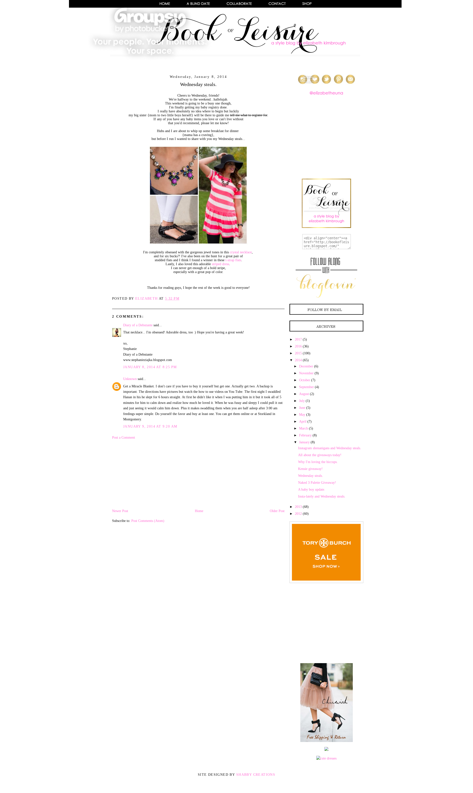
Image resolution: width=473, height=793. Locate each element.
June (302, 408)
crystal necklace (241, 252)
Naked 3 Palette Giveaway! (317, 482)
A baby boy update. (311, 489)
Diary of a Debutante (137, 325)
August (304, 394)
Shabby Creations (255, 774)
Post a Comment (123, 437)
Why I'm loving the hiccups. (318, 462)
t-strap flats (233, 260)
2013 (298, 507)
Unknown (130, 379)
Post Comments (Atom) (147, 521)
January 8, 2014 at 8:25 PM (150, 367)
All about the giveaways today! (319, 455)
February (305, 435)
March (303, 428)
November (306, 373)
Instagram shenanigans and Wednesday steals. (329, 448)
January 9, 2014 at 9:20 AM (150, 426)
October (304, 380)
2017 (298, 339)
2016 (298, 346)
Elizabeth (147, 298)
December (306, 366)
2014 (298, 360)
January (304, 442)
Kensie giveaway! (310, 469)
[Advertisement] (149, 474)
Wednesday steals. (310, 476)
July (302, 401)
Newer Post (120, 511)
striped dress (220, 264)
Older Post (277, 511)
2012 (298, 514)
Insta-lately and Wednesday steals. (321, 496)
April (302, 421)
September (306, 387)
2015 (298, 353)
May (302, 414)
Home (199, 511)
